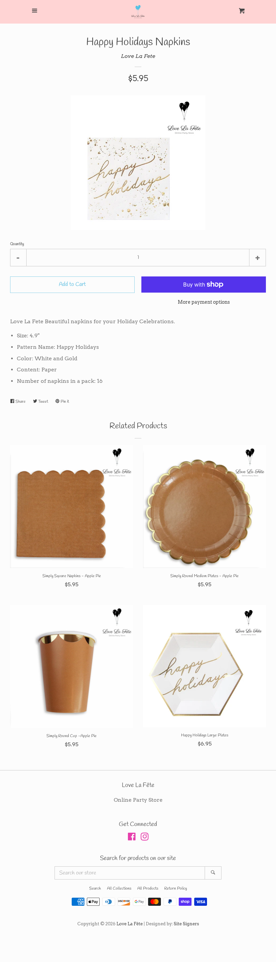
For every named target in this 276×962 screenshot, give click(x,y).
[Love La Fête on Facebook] (132, 838)
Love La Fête (129, 923)
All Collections (119, 888)
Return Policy (175, 888)
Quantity (17, 244)
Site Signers (186, 923)
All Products (147, 888)
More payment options (204, 302)
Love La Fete (138, 56)
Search (95, 888)
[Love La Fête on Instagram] (145, 838)
